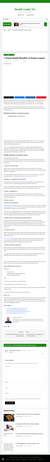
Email (6, 387)
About (8, 459)
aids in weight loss (29, 195)
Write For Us (41, 459)
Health (6, 54)
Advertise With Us (33, 459)
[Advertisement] (25, 40)
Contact (12, 459)
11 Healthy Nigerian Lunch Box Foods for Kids (27, 443)
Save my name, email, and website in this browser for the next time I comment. (23, 398)
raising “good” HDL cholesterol (28, 176)
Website (7, 393)
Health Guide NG (25, 9)
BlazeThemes (37, 457)
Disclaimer (17, 459)
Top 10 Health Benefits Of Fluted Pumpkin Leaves (18, 311)
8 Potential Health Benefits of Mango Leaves (17, 308)
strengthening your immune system (13, 207)
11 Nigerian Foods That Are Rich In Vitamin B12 (30, 24)
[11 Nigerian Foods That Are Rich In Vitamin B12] (16, 24)
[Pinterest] (8, 326)
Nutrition (11, 54)
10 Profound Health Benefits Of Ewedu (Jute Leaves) (29, 433)
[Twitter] (6, 326)
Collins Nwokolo (8, 60)
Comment (7, 366)
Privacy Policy (24, 459)
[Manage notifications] (3, 459)
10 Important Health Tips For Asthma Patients (27, 424)
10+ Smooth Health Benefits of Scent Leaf (16, 313)
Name (6, 382)
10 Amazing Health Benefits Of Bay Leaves (17, 309)
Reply (42, 353)
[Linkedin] (5, 326)
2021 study (7, 147)
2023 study (7, 238)
